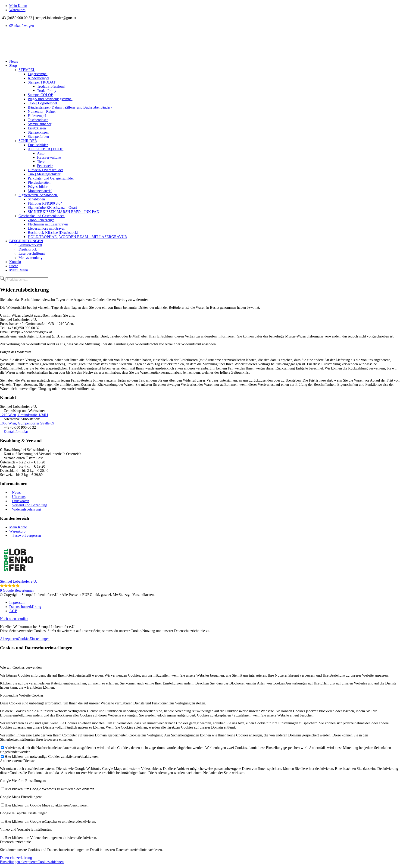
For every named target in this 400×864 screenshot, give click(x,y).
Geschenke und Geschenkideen (42, 216)
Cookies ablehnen (51, 862)
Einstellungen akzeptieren (19, 862)
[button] (200, 567)
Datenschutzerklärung (16, 858)
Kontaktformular (16, 432)
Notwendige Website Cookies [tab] (22, 695)
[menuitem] (204, 6)
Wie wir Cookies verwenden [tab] (21, 667)
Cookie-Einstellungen (34, 639)
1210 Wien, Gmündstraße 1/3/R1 (24, 415)
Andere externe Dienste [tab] (17, 761)
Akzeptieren (9, 639)
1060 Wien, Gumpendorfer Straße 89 (27, 423)
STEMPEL (27, 70)
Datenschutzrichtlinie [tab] (15, 842)
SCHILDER (28, 141)
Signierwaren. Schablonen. (38, 195)
